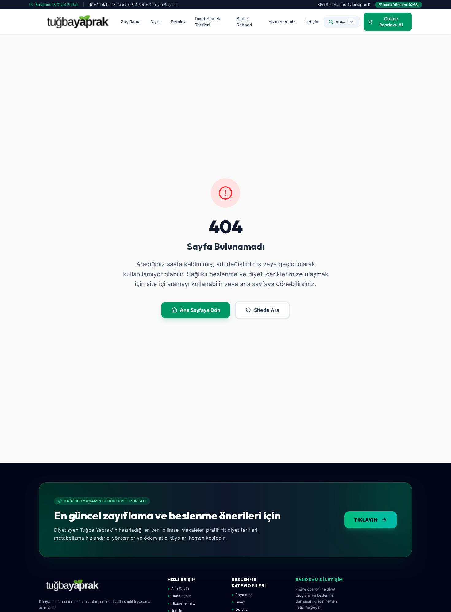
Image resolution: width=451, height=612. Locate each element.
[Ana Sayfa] (78, 22)
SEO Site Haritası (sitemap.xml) (344, 4)
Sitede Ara (266, 310)
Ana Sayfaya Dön (200, 310)
